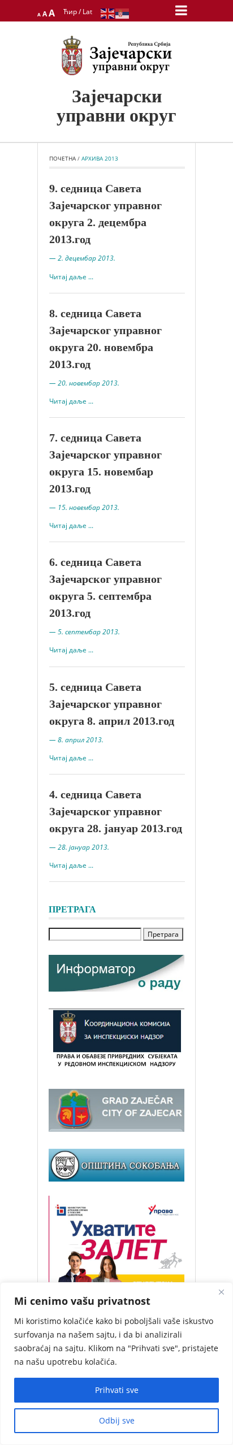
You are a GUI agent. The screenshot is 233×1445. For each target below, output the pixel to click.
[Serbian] (122, 13)
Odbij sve (117, 1420)
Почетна (62, 158)
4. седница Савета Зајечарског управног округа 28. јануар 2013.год (115, 811)
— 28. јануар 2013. (79, 847)
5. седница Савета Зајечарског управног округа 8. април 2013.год (111, 704)
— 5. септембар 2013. (84, 632)
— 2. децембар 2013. (82, 258)
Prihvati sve (117, 1390)
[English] (108, 13)
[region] (116, 1363)
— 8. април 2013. (76, 740)
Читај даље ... (71, 277)
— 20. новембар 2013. (84, 383)
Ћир (70, 11)
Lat (87, 11)
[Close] (221, 1292)
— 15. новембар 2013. (84, 507)
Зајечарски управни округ (116, 106)
